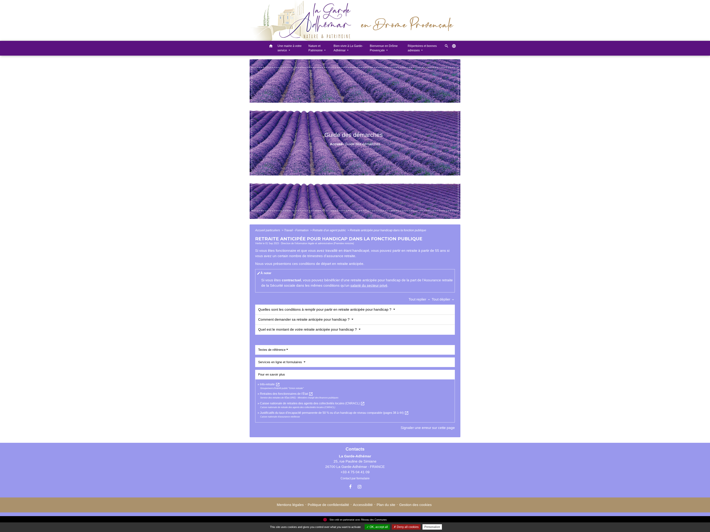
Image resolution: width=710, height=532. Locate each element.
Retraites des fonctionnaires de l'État (286, 393)
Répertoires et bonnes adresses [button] (422, 48)
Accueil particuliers (268, 230)
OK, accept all (378, 526)
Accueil (336, 144)
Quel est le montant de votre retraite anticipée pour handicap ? (308, 329)
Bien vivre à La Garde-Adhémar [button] (348, 48)
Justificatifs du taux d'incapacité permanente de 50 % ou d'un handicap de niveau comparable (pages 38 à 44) (334, 412)
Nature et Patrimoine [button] (315, 48)
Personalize (432, 526)
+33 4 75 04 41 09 (355, 472)
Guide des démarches (362, 144)
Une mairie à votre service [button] (290, 48)
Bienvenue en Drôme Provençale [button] (384, 48)
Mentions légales (290, 505)
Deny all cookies (407, 526)
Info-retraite (270, 384)
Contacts (355, 448)
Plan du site (386, 505)
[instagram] (359, 487)
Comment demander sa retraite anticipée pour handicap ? (304, 319)
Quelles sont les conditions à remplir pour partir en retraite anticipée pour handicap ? (325, 309)
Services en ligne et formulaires (280, 362)
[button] (271, 46)
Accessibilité (363, 505)
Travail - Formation (296, 230)
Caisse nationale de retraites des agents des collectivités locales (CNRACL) (312, 403)
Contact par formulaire (355, 478)
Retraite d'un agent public (329, 230)
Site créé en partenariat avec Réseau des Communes (358, 519)
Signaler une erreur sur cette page (428, 428)
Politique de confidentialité (328, 505)
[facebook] (350, 487)
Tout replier (420, 299)
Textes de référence (271, 350)
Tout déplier (443, 299)
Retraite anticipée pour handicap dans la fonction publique (388, 230)
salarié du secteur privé (368, 285)
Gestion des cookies (415, 505)
